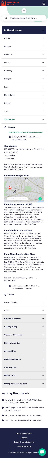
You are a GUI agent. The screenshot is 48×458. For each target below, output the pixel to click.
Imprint (24, 438)
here (13, 280)
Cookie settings (24, 446)
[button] (24, 30)
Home (22, 8)
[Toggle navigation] (43, 3)
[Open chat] (42, 452)
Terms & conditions (24, 433)
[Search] (6, 18)
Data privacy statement (24, 442)
